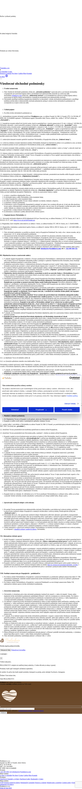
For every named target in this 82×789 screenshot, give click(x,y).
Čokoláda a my (5, 68)
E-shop (21, 775)
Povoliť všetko (67, 409)
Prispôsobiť (40, 409)
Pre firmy (15, 73)
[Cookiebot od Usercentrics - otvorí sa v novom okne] (71, 378)
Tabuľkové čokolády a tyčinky (9, 779)
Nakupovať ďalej (5, 650)
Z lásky (41, 779)
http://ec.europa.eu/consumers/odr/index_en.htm (62, 565)
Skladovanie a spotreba (54, 782)
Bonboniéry (34, 779)
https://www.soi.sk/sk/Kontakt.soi (24, 220)
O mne (10, 71)
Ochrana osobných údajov (12, 782)
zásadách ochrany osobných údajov (25, 529)
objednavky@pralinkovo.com (51, 248)
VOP (1, 782)
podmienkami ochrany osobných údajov (31, 711)
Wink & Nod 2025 (6, 788)
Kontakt (29, 73)
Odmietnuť (15, 409)
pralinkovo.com (17, 95)
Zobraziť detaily (70, 403)
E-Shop (2, 77)
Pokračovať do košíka (18, 650)
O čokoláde (3, 71)
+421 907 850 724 (71, 248)
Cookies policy (72, 396)
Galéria (20, 73)
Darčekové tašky (25, 779)
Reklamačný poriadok (27, 782)
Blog (24, 73)
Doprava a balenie (6, 73)
